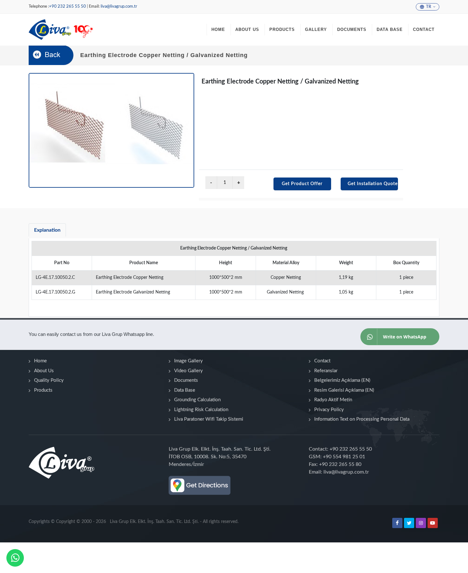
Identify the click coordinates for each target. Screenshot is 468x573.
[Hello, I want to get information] (15, 558)
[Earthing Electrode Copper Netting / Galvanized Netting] (111, 130)
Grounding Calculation (197, 399)
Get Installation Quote (373, 184)
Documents (186, 380)
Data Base (184, 390)
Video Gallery (188, 370)
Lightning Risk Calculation (201, 409)
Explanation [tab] (47, 230)
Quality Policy (49, 380)
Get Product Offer (302, 184)
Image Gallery (188, 361)
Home (40, 361)
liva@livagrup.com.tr (119, 6)
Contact (322, 361)
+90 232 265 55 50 (67, 6)
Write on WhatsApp (404, 337)
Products (43, 390)
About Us (44, 370)
